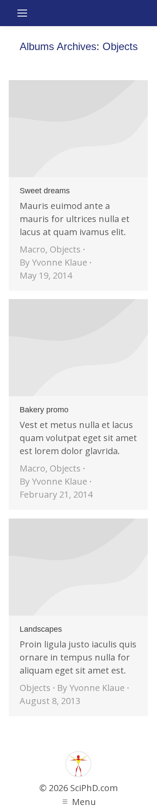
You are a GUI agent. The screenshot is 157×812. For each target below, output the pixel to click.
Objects (65, 249)
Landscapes (41, 629)
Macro (32, 249)
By (53, 262)
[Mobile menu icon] (22, 13)
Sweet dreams (45, 190)
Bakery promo (44, 409)
